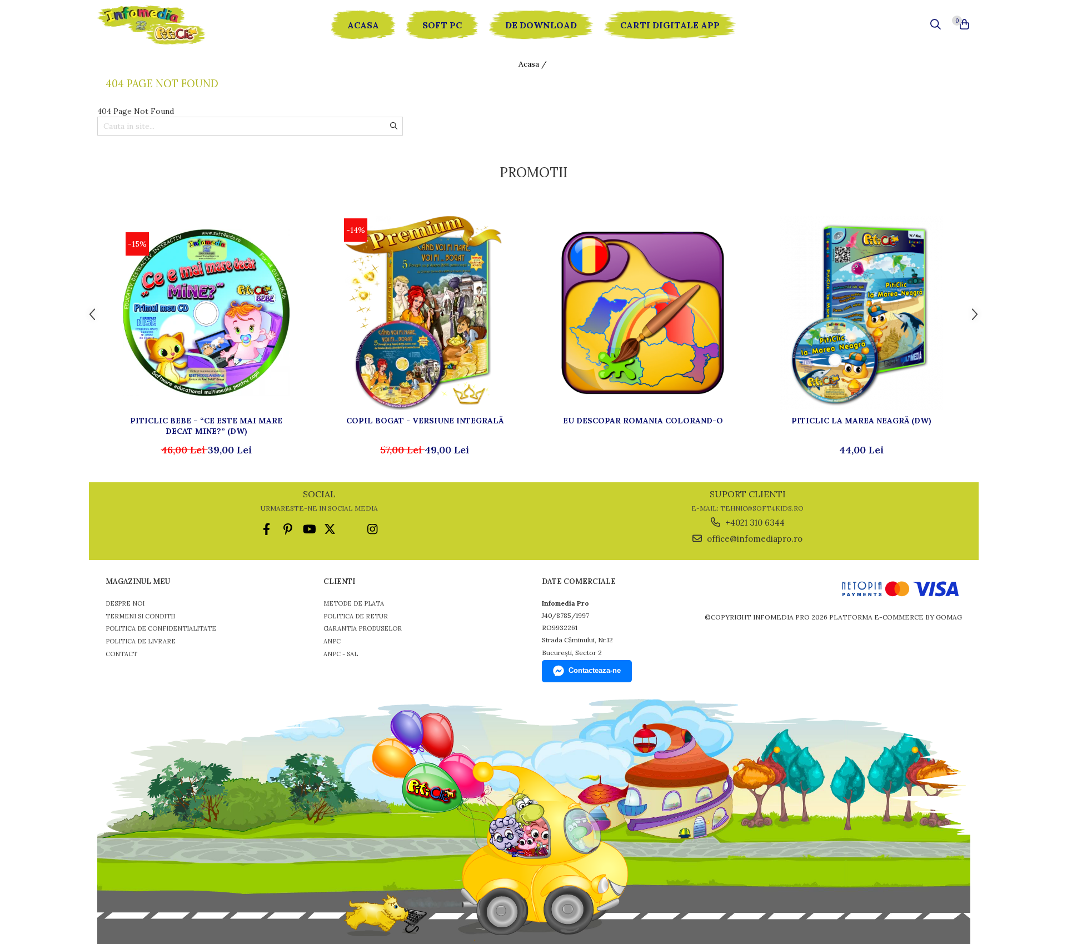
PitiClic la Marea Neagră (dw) (861, 421)
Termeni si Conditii (140, 616)
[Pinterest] (287, 529)
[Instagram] (372, 529)
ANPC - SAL (340, 654)
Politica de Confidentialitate (161, 628)
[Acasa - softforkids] (164, 25)
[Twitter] (330, 529)
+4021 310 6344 (754, 522)
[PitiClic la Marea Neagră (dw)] (861, 313)
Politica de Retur (355, 616)
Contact (121, 654)
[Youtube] (308, 529)
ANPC (332, 641)
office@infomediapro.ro (753, 538)
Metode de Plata (353, 603)
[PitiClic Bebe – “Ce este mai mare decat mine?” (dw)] (206, 312)
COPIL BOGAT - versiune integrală (424, 421)
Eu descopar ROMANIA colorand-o (643, 421)
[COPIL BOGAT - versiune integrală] (424, 313)
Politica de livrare (141, 641)
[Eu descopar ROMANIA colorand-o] (643, 312)
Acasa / (533, 64)
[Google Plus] (351, 529)
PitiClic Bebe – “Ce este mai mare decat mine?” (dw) (206, 426)
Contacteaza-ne (595, 670)
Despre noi (125, 603)
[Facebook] (266, 529)
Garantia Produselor (362, 628)
